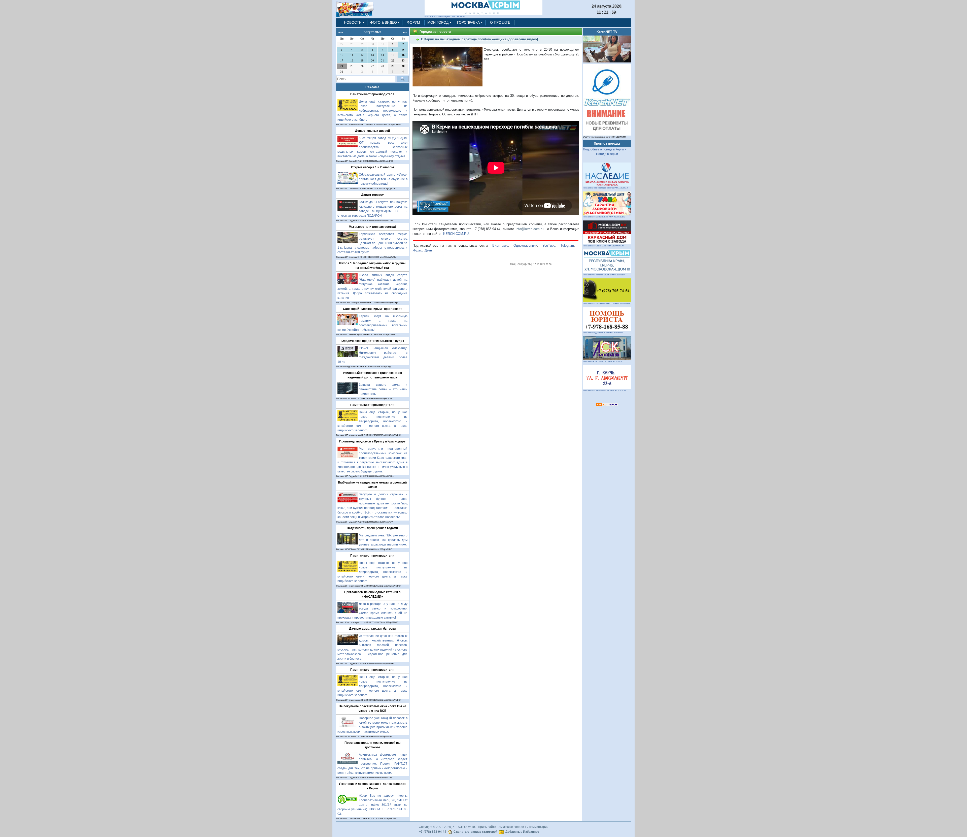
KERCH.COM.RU (456, 234)
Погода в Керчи (607, 154)
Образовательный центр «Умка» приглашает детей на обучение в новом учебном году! (383, 179)
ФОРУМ (413, 22)
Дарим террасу (372, 195)
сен (405, 32)
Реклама (372, 87)
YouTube (548, 245)
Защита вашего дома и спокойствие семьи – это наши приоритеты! (383, 389)
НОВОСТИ (353, 22)
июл (340, 32)
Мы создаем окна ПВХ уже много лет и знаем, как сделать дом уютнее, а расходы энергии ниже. (383, 540)
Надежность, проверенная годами (372, 528)
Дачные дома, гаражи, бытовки (372, 628)
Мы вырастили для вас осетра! (372, 227)
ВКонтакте (500, 245)
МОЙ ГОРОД (437, 22)
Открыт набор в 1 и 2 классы (372, 167)
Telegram (567, 245)
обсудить (524, 264)
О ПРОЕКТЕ (500, 22)
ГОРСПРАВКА (468, 22)
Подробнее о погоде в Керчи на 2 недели (612, 149)
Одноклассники (525, 245)
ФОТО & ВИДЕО (383, 22)
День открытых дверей (372, 131)
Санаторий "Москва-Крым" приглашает (372, 309)
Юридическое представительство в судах (372, 341)
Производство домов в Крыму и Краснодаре (372, 441)
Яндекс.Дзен (422, 250)
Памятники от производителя (372, 94)
